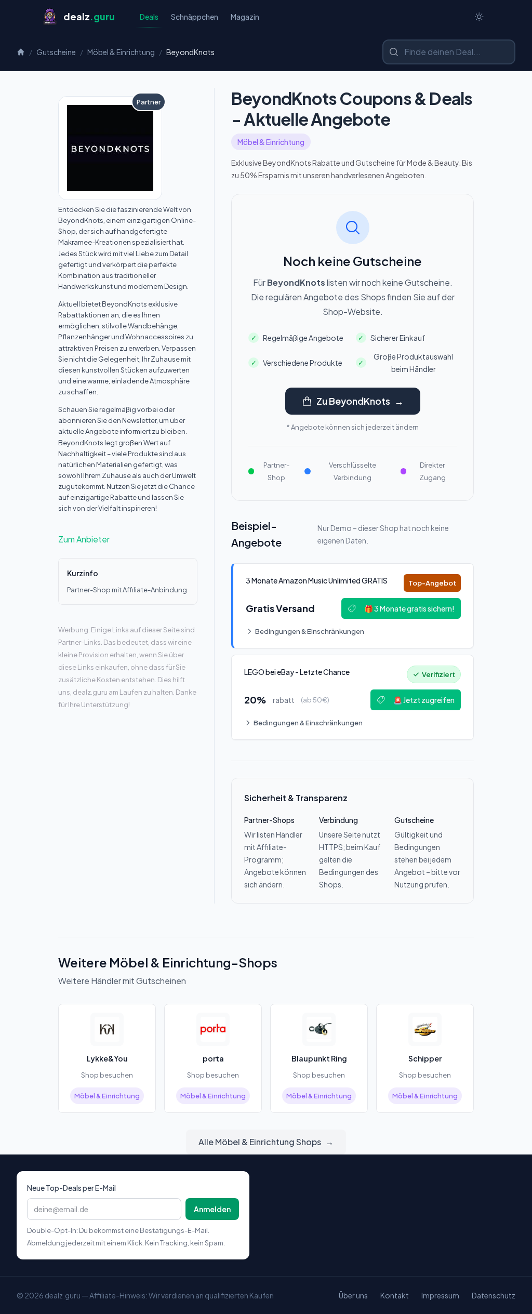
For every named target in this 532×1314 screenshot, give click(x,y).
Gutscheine (56, 52)
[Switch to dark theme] (479, 16)
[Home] (21, 52)
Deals (149, 16)
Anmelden (212, 1209)
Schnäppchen (194, 16)
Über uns (353, 1295)
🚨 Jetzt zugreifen (424, 700)
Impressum (440, 1295)
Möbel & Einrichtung (121, 52)
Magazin (245, 16)
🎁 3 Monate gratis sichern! (409, 608)
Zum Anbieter (84, 539)
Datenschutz (493, 1295)
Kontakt (394, 1295)
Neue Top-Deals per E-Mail (71, 1187)
